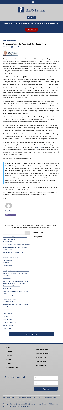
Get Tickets (31, 29)
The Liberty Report (8, 325)
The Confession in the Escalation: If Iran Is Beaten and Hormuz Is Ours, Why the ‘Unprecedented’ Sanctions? (15, 283)
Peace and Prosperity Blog (11, 322)
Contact (8, 363)
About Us (9, 351)
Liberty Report (41, 365)
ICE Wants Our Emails (9, 299)
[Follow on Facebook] (28, 17)
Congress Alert (7, 313)
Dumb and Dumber (8, 260)
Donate (8, 359)
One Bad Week (7, 265)
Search (27, 233)
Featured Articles (9, 41)
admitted (40, 147)
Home (8, 347)
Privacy (5, 404)
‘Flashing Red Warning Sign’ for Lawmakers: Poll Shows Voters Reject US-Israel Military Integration (16, 273)
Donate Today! (31, 334)
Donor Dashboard (12, 367)
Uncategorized (7, 328)
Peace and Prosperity (43, 353)
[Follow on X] (31, 17)
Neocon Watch (7, 319)
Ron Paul (8, 47)
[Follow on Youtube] (34, 17)
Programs (9, 355)
